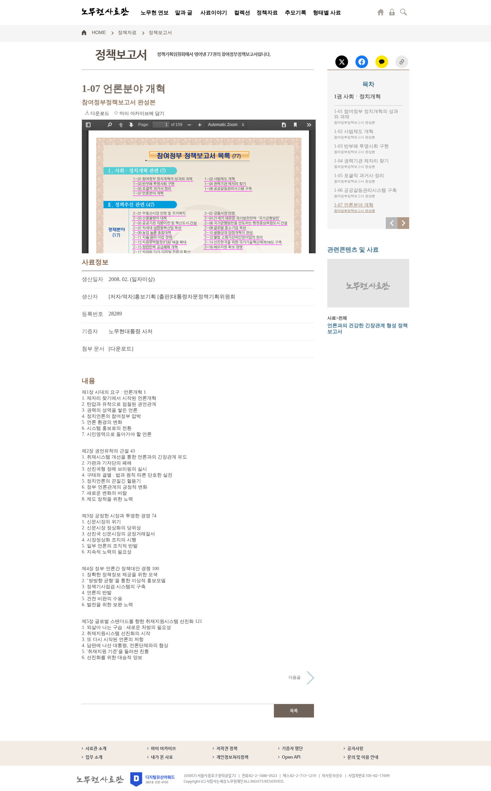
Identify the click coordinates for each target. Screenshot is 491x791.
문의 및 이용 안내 (362, 757)
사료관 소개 (96, 748)
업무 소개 (94, 757)
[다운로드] (121, 349)
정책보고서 (160, 32)
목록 (294, 710)
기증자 (90, 331)
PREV (391, 223)
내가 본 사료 (162, 757)
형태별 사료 (327, 12)
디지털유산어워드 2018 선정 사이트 (152, 779)
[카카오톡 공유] (381, 61)
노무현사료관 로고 (105, 12)
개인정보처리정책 (232, 757)
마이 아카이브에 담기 (116, 113)
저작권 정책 (226, 748)
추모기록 (295, 12)
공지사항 (355, 748)
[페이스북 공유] (361, 61)
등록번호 (92, 314)
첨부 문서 (93, 349)
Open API (291, 757)
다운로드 (87, 113)
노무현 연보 (155, 12)
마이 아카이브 (163, 748)
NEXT (403, 223)
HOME (99, 32)
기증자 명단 (292, 748)
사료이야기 (213, 12)
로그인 (392, 12)
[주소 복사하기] (401, 61)
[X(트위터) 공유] (341, 61)
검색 (403, 12)
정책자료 (267, 12)
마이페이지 (380, 12)
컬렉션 (242, 12)
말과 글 (183, 12)
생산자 (90, 296)
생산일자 (92, 279)
